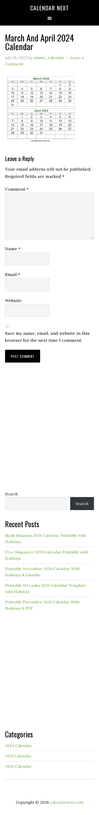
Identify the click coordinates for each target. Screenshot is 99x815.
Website (13, 300)
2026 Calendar (18, 766)
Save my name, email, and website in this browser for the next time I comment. (47, 336)
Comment (17, 189)
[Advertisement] (49, 431)
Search (11, 494)
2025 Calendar (18, 756)
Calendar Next (49, 7)
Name (12, 248)
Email (12, 274)
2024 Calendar (18, 745)
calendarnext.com (66, 802)
